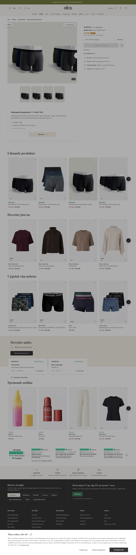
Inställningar (83, 550)
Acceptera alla (119, 550)
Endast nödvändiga (98, 550)
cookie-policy (24, 545)
